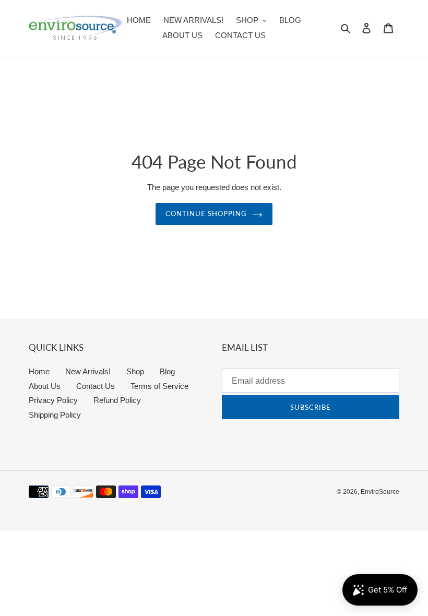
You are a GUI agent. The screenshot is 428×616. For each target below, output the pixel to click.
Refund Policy (117, 400)
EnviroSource (380, 491)
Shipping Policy (55, 414)
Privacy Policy (53, 400)
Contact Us (95, 386)
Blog (167, 371)
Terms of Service (159, 386)
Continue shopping (206, 213)
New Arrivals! (88, 371)
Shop (135, 371)
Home (39, 371)
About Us (45, 386)
